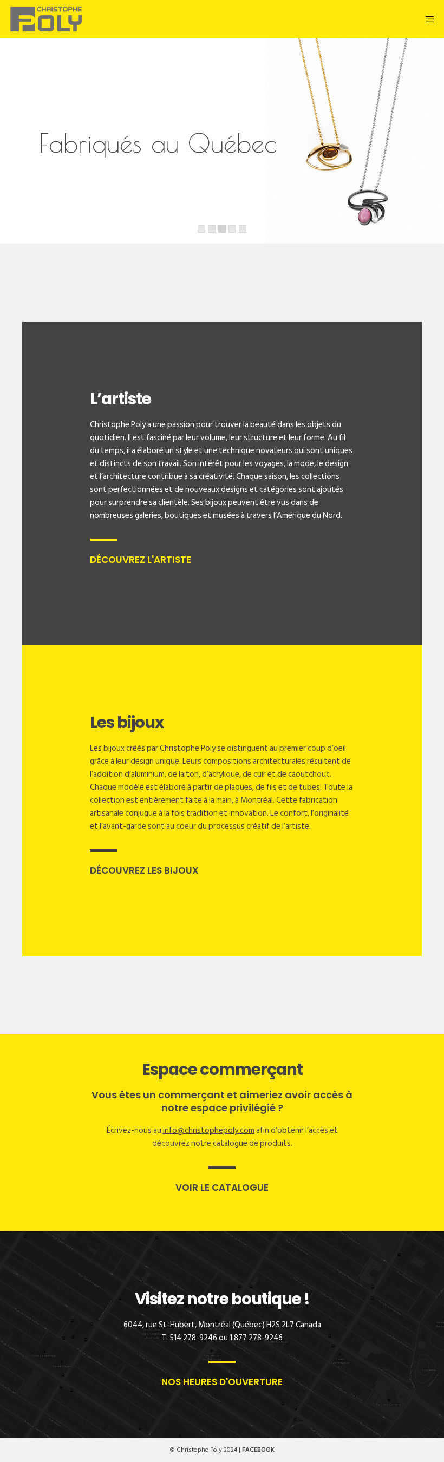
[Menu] (428, 19)
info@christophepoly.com (208, 1130)
